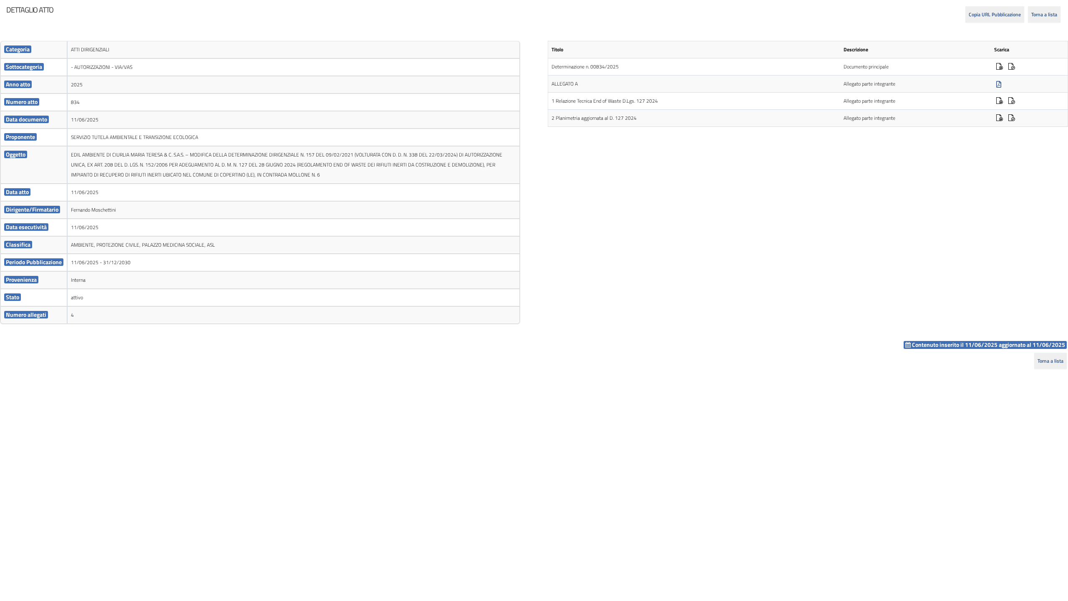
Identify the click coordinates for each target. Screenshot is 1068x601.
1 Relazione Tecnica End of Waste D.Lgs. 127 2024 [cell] (605, 101)
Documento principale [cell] (866, 67)
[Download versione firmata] (999, 67)
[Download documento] (998, 84)
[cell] (33, 49)
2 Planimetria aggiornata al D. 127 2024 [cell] (594, 118)
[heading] (29, 10)
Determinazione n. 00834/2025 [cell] (585, 67)
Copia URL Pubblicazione (995, 14)
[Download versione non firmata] (1011, 67)
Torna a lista (1044, 14)
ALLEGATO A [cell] (565, 84)
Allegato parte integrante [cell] (869, 84)
